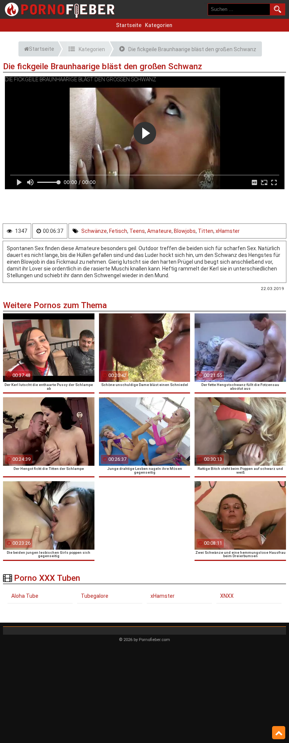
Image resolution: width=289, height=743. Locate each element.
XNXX (227, 596)
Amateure (159, 231)
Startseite (128, 25)
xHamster (228, 231)
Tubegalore (94, 596)
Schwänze (94, 231)
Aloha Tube (24, 596)
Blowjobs (185, 231)
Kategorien (158, 25)
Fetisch (118, 231)
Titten (205, 231)
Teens (137, 231)
